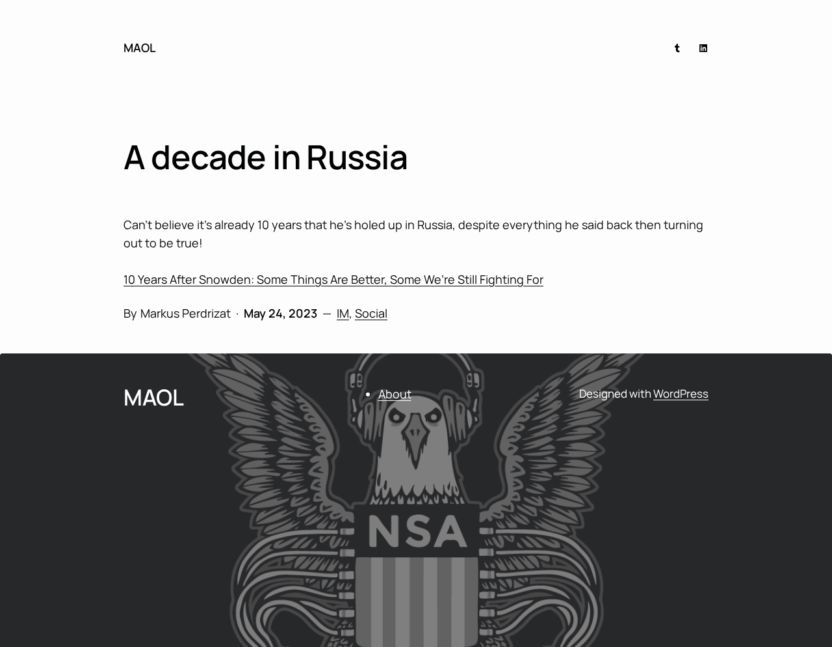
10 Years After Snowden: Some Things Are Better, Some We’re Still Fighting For (333, 279)
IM (343, 313)
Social (371, 313)
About (394, 394)
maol (139, 47)
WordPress (680, 393)
